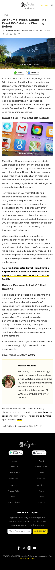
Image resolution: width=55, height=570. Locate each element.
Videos (14, 485)
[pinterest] (15, 34)
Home (5, 15)
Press (41, 496)
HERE (19, 419)
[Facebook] (18, 548)
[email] (19, 34)
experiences (8, 416)
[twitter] (7, 34)
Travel (41, 472)
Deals (13, 496)
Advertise (13, 478)
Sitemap (41, 478)
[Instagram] (29, 548)
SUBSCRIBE (40, 531)
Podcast (41, 502)
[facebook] (3, 34)
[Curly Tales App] (16, 453)
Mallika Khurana (12, 31)
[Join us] (19, 73)
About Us (13, 466)
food (39, 412)
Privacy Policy (13, 491)
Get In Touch (41, 466)
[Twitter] (23, 548)
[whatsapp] (11, 34)
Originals (41, 485)
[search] (52, 5)
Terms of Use (14, 502)
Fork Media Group (27, 558)
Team (41, 491)
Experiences (13, 472)
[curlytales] (27, 447)
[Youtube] (34, 548)
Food (41, 461)
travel (46, 412)
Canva (31, 355)
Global (45, 5)
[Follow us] (34, 73)
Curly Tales (45, 416)
